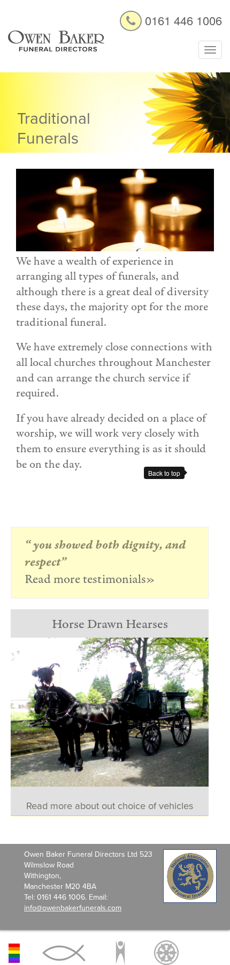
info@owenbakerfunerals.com (72, 907)
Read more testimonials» (90, 579)
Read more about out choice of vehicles (109, 806)
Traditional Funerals (53, 128)
